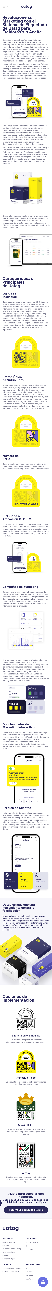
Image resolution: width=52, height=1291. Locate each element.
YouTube (29, 1279)
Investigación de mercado (9, 1243)
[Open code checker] (43, 1282)
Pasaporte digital (9, 1259)
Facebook (30, 1275)
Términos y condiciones (12, 1268)
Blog (27, 1246)
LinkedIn (29, 1272)
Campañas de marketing (12, 1249)
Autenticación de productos (9, 1253)
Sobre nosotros (32, 1242)
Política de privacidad (11, 1272)
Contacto (29, 1249)
